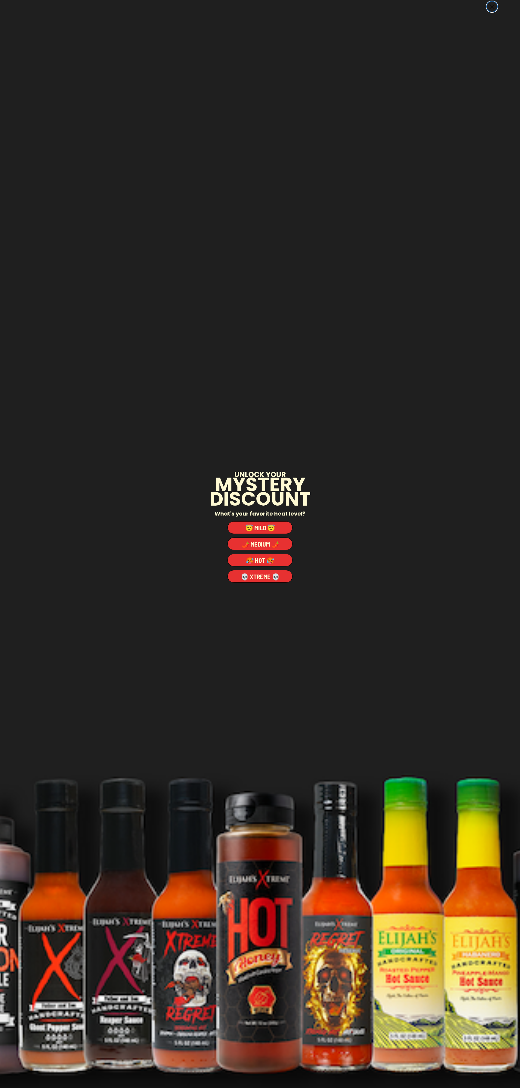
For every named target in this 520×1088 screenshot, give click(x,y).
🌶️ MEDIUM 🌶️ (260, 544)
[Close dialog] (492, 6)
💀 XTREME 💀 (260, 576)
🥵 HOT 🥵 (260, 560)
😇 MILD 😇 (260, 528)
